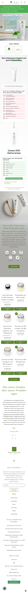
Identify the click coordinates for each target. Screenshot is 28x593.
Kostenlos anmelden (14, 490)
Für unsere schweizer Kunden (14, 575)
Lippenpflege (14, 514)
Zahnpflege (14, 501)
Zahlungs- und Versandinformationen (14, 566)
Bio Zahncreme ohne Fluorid (14, 525)
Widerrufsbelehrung (14, 572)
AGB (14, 562)
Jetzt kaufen (14, 266)
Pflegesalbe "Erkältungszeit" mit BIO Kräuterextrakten (14, 536)
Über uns (14, 579)
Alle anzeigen (14, 379)
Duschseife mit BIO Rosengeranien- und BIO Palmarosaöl (14, 541)
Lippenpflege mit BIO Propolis (14, 550)
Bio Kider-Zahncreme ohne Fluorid (14, 528)
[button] (2, 2)
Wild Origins (11, 591)
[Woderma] (18, 49)
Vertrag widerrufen (14, 582)
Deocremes (14, 507)
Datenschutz (14, 569)
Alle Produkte (14, 497)
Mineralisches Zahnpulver (14, 532)
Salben (14, 510)
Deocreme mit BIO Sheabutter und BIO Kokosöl (14, 546)
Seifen (14, 504)
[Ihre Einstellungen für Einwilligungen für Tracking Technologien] (25, 590)
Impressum (14, 559)
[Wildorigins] (9, 49)
